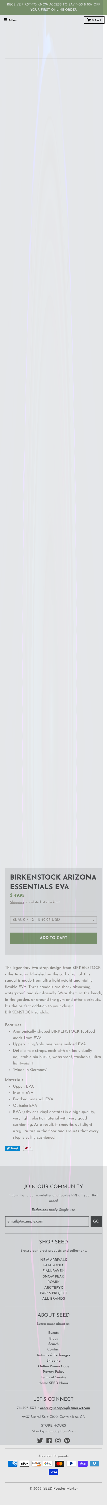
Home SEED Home (54, 1383)
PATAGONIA (53, 1265)
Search (53, 1344)
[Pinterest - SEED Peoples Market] (67, 1441)
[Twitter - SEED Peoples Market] (40, 1441)
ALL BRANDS (53, 1299)
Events (53, 1333)
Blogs (53, 1338)
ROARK (54, 1282)
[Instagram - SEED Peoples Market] (58, 1441)
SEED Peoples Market (60, 1489)
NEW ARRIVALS (53, 1260)
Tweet (12, 1148)
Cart (96, 20)
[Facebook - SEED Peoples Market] (49, 1441)
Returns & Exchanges (53, 1355)
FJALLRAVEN (54, 1271)
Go (96, 1222)
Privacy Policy (53, 1372)
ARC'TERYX (53, 1288)
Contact (53, 1349)
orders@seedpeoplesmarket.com (65, 1408)
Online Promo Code (53, 1366)
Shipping (17, 902)
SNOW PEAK (53, 1277)
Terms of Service (53, 1377)
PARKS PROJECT (53, 1293)
